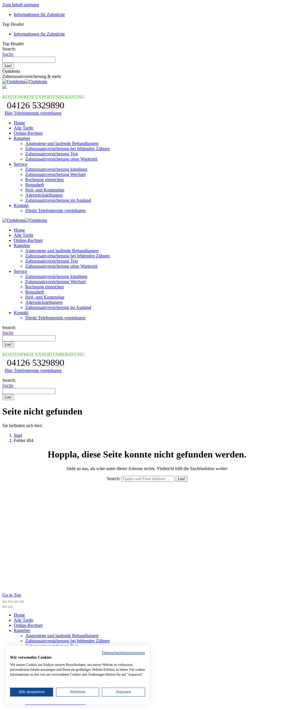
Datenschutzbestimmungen (123, 653)
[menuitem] (39, 14)
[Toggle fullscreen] (16, 602)
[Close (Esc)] (4, 602)
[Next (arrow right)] (10, 607)
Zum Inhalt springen (20, 4)
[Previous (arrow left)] (4, 607)
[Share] (10, 602)
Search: (113, 478)
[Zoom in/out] (22, 602)
